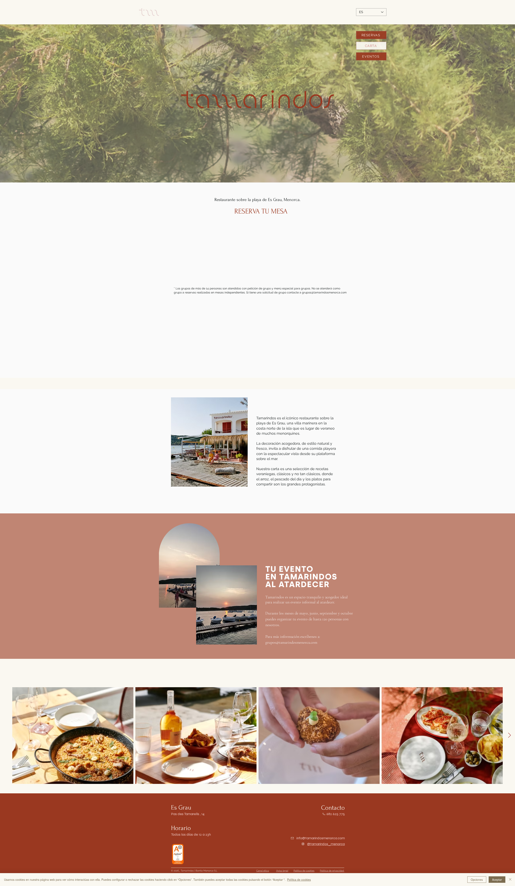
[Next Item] (509, 735)
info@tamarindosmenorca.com (321, 838)
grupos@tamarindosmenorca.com (324, 292)
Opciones (477, 880)
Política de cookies (299, 880)
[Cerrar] (510, 879)
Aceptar (497, 880)
